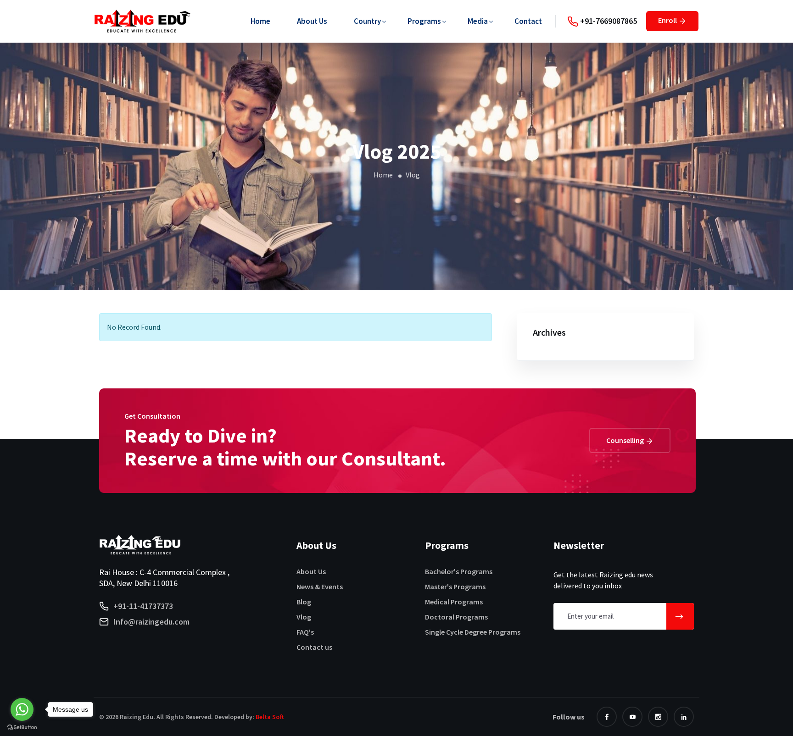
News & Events (319, 586)
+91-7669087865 (607, 21)
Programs (424, 21)
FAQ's (305, 631)
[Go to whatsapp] (22, 709)
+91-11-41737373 (143, 606)
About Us (312, 21)
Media (478, 21)
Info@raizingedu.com (151, 621)
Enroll (668, 20)
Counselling (625, 440)
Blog (303, 601)
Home (260, 21)
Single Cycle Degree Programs (472, 631)
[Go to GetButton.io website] (22, 727)
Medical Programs (454, 601)
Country (367, 21)
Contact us (314, 647)
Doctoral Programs (456, 616)
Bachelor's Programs (458, 571)
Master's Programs (455, 586)
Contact (528, 21)
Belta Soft (270, 717)
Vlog (303, 616)
